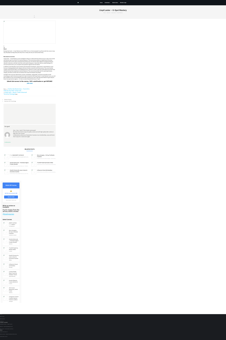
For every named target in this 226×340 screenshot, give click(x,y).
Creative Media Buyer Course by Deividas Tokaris (13, 273)
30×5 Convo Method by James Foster (13, 289)
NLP (9, 101)
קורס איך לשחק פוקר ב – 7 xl (17, 155)
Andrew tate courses (3, 336)
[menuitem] (101, 2)
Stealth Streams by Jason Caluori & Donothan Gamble (18, 170)
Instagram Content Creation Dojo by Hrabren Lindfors (14, 298)
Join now (30, 83)
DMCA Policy (2, 316)
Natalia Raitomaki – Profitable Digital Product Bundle (19, 163)
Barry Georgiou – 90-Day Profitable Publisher (45, 155)
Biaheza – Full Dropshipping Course (6, 326)
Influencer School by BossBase (44, 170)
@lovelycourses (8, 214)
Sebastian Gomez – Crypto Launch (6, 324)
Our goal (7, 126)
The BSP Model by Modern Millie (45, 162)
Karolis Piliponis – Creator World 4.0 (13, 281)
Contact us (2, 321)
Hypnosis (6, 101)
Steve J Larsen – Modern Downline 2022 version (8, 334)
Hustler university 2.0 (3, 331)
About (1, 314)
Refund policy (2, 318)
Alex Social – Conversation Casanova (6, 328)
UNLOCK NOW (11, 196)
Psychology (13, 101)
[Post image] (6, 156)
